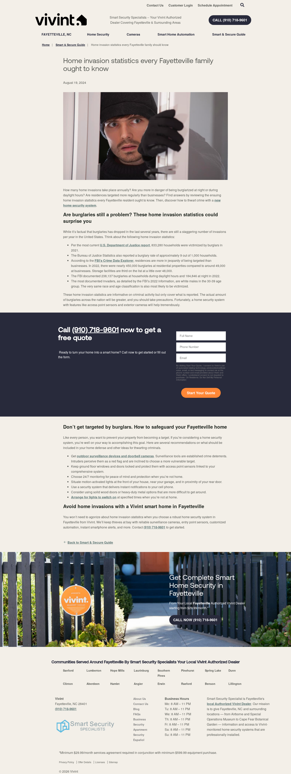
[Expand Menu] (111, 34)
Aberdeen (93, 684)
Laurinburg (141, 670)
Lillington (235, 684)
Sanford (68, 670)
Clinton (68, 684)
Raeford (186, 684)
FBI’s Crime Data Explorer (114, 260)
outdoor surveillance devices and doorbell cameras (115, 456)
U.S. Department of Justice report (125, 245)
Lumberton (94, 670)
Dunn (232, 670)
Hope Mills (117, 670)
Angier (138, 684)
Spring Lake (213, 670)
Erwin (161, 684)
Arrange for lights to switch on (93, 497)
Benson (210, 684)
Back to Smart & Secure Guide (90, 542)
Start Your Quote (201, 392)
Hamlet (115, 684)
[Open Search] (242, 5)
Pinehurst (187, 670)
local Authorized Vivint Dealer (229, 703)
